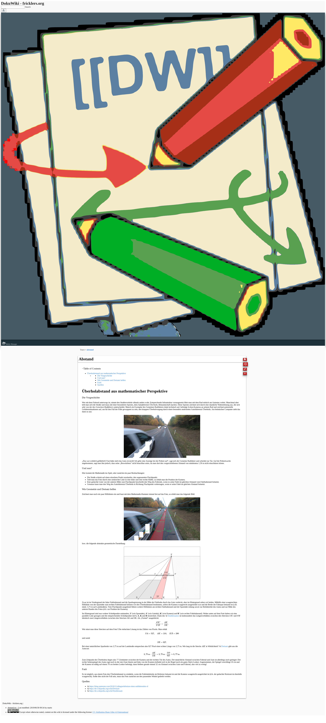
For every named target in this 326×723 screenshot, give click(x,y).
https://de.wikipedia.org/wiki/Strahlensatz (106, 691)
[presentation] (162, 623)
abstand (90, 350)
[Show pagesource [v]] (245, 359)
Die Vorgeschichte (104, 376)
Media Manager (9, 344)
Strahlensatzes (173, 616)
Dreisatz (224, 646)
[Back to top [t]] (245, 374)
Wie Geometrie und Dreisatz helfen (111, 380)
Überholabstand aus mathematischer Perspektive (106, 373)
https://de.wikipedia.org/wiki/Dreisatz (104, 689)
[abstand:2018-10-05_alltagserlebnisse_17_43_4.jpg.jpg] (162, 436)
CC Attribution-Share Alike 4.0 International (110, 712)
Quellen (100, 385)
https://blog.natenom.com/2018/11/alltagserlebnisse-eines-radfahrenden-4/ (118, 686)
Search (28, 7)
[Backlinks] (245, 369)
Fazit (99, 382)
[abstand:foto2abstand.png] (162, 573)
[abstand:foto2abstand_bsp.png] (162, 518)
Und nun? (101, 378)
